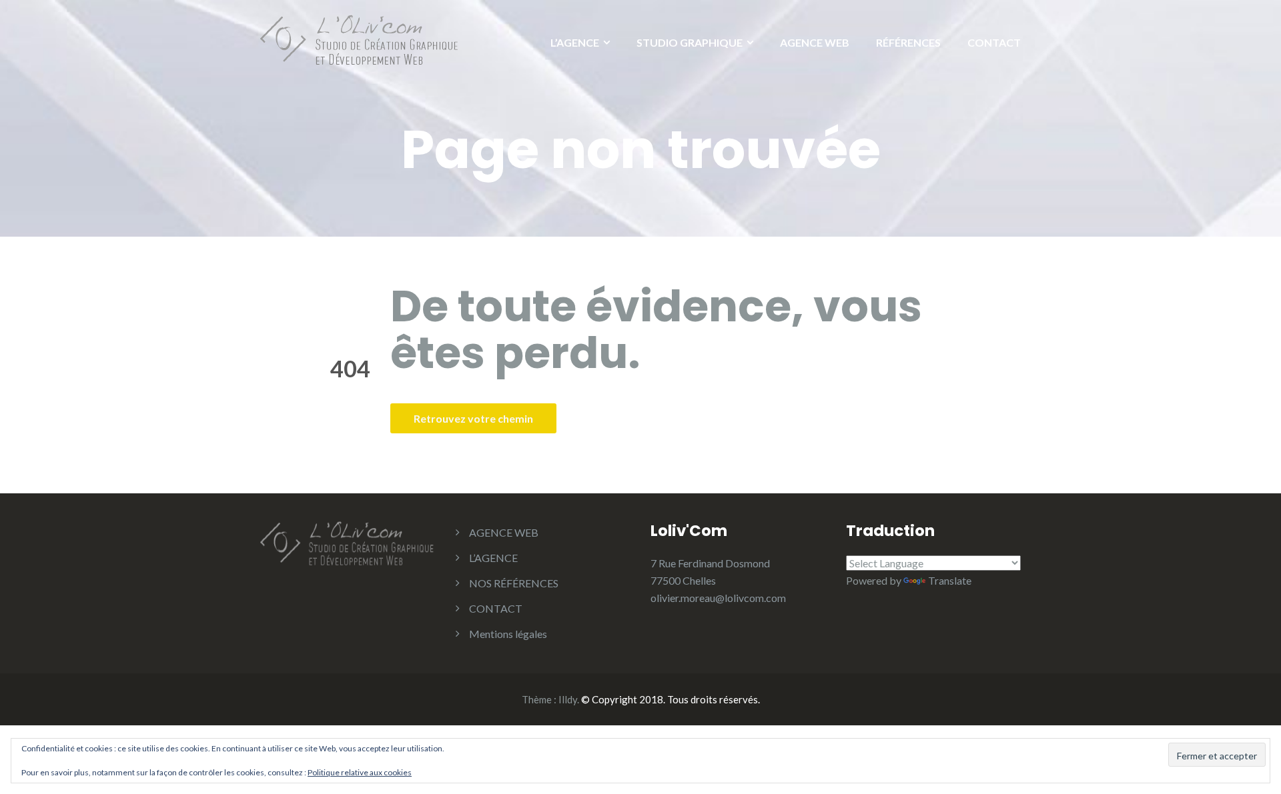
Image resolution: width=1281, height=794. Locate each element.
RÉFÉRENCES (908, 42)
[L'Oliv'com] (360, 39)
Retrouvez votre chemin (473, 418)
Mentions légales (508, 633)
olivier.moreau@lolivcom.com (718, 597)
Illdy (567, 699)
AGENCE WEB (814, 42)
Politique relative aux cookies (360, 772)
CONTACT (994, 42)
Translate (949, 580)
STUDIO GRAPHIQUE (689, 42)
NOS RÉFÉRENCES (513, 583)
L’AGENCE (574, 42)
